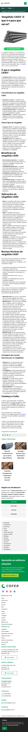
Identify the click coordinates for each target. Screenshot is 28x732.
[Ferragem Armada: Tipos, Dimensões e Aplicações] (21, 446)
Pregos (3, 638)
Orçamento (4, 615)
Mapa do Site (4, 622)
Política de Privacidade (6, 624)
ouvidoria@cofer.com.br (8, 709)
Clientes (3, 617)
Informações (4, 609)
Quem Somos (4, 600)
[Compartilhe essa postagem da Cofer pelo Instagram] (5, 435)
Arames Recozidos (5, 635)
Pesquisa (3, 619)
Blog (2, 606)
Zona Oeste (14, 514)
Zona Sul (13, 510)
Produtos (3, 602)
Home (3, 8)
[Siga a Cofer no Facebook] (3, 591)
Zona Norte (14, 501)
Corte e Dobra (4, 642)
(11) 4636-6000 (6, 693)
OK (4, 728)
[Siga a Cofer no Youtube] (10, 591)
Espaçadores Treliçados (7, 633)
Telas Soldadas (5, 631)
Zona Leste (14, 506)
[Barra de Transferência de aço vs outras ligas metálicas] (7, 446)
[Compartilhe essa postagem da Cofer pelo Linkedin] (7, 435)
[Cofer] (5, 3)
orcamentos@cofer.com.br (9, 702)
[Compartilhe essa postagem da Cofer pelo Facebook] (9, 435)
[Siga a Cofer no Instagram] (6, 591)
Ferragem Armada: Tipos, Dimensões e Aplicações (20, 454)
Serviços (3, 604)
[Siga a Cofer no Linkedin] (14, 591)
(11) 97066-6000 (7, 695)
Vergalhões (4, 629)
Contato (3, 613)
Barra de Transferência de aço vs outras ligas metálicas (7, 454)
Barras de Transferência (7, 640)
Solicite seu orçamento (9, 575)
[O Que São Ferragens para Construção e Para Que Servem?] (7, 465)
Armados (3, 644)
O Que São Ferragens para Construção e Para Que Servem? (7, 475)
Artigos (10, 8)
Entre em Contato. (15, 49)
